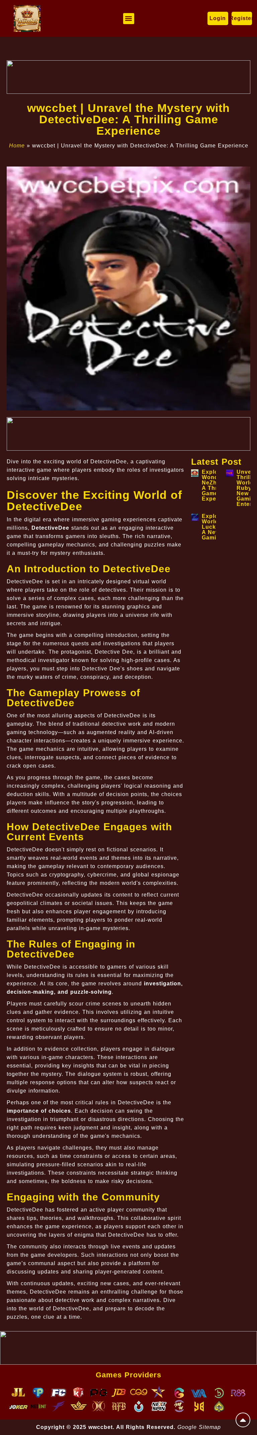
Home (17, 145)
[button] (128, 18)
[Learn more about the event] (128, 77)
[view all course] (243, 1420)
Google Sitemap (199, 1427)
